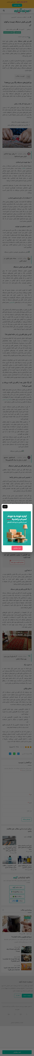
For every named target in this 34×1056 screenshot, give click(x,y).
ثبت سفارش (17, 548)
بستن (5, 507)
